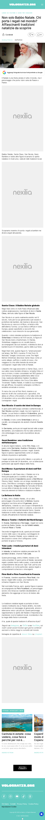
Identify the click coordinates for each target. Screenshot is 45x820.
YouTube (35, 625)
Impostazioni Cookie (9, 807)
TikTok (25, 625)
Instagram (15, 625)
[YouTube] (16, 795)
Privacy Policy (22, 804)
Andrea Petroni (7, 40)
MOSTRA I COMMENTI (22, 768)
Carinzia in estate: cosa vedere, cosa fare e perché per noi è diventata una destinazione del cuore (16, 737)
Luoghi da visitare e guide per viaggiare (17, 13)
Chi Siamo (5, 804)
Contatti (13, 804)
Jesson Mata (27, 634)
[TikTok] (22, 795)
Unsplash (38, 634)
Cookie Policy (33, 804)
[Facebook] (2, 795)
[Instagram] (9, 795)
